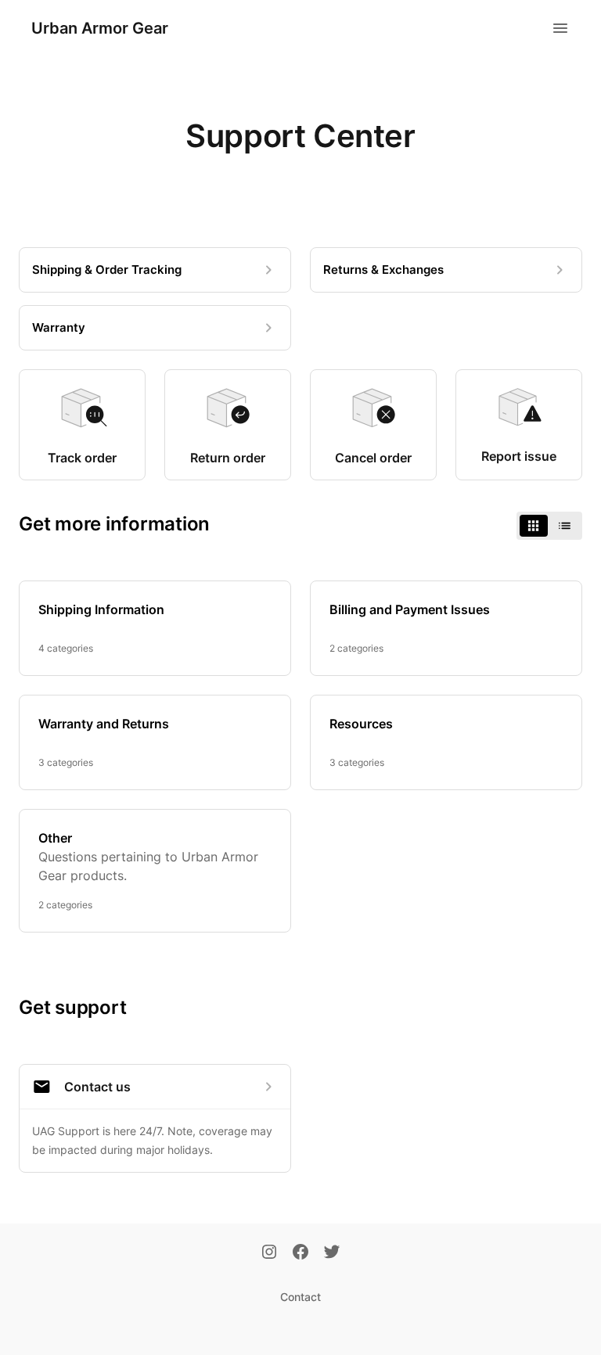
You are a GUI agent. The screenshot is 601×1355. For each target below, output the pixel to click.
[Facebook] (300, 1253)
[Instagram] (269, 1253)
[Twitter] (331, 1253)
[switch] (549, 526)
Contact (300, 1296)
